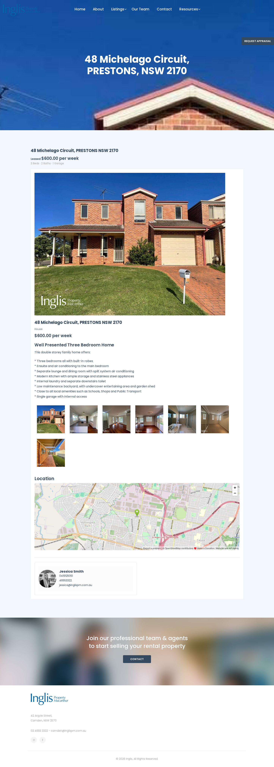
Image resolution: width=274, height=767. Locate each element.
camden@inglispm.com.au (68, 731)
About (98, 9)
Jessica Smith (71, 571)
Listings (117, 9)
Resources (188, 9)
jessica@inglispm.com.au (75, 585)
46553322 (65, 580)
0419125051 (66, 576)
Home (80, 9)
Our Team (140, 9)
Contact (164, 9)
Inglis (129, 759)
